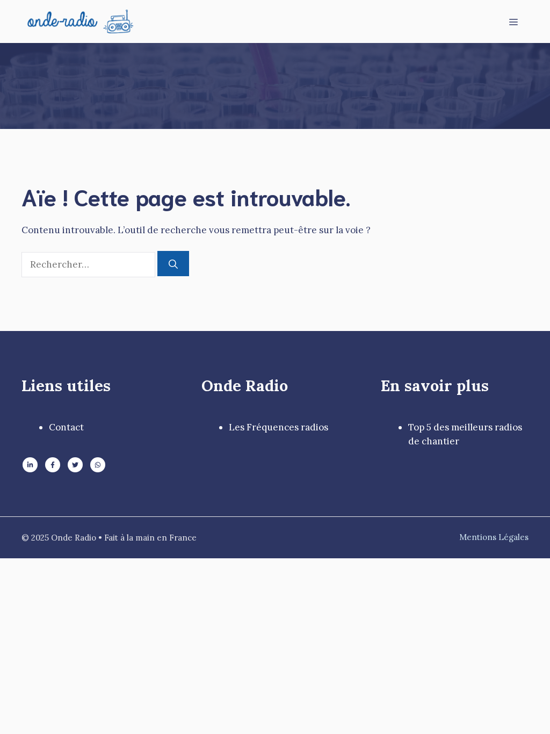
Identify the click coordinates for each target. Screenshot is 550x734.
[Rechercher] (173, 264)
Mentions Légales (494, 537)
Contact (66, 427)
